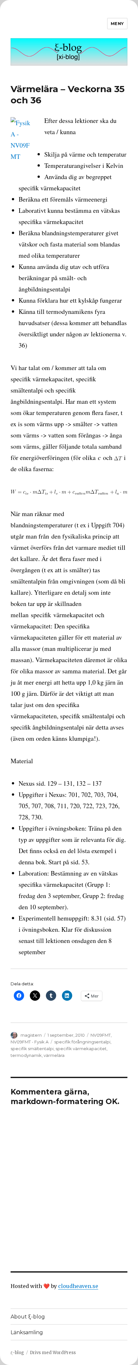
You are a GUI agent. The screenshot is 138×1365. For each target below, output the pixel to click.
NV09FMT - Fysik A (29, 1041)
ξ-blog (17, 1352)
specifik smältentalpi (32, 1048)
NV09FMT (101, 1035)
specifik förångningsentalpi (82, 1041)
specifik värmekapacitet (81, 1048)
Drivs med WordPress (53, 1352)
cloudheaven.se (78, 1286)
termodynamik (26, 1055)
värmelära (54, 1055)
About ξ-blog (28, 1317)
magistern (31, 1035)
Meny (117, 23)
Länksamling (27, 1332)
